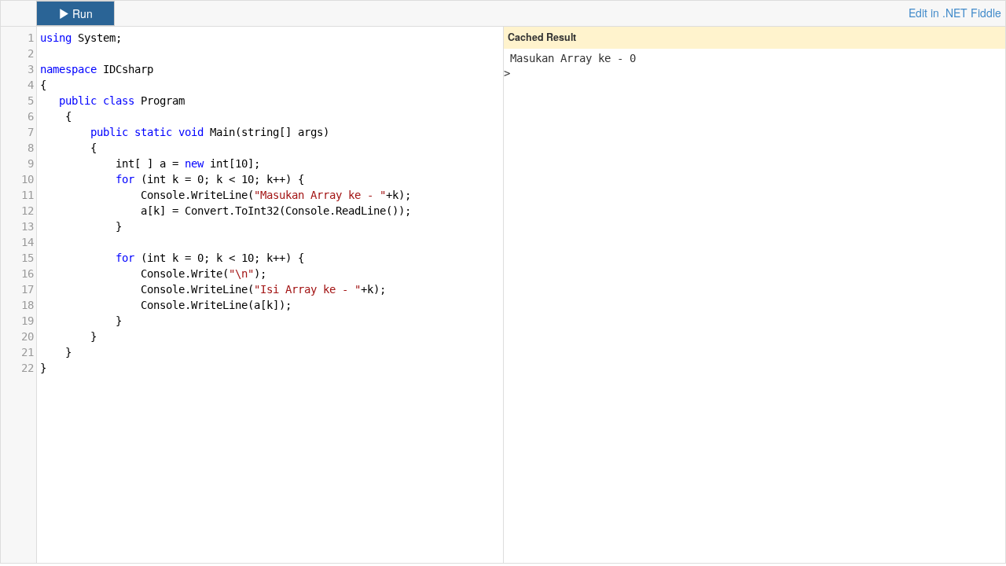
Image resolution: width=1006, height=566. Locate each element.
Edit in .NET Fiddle (955, 12)
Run (81, 13)
